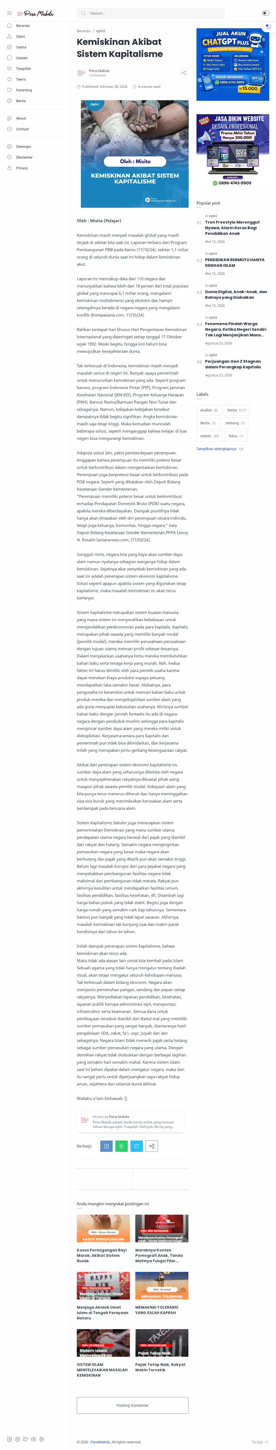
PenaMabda (100, 1442)
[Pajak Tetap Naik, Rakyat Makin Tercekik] (161, 1343)
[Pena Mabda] (99, 71)
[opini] (213, 216)
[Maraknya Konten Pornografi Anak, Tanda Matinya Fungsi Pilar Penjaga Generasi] (161, 1228)
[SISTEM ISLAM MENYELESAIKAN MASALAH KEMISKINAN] (103, 1343)
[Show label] (219, 449)
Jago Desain (177, 1442)
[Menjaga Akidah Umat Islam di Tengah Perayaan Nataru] (103, 1286)
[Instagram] (17, 1439)
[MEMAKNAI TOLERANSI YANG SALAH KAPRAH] (161, 1286)
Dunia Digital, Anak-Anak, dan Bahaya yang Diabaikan (236, 294)
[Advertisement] (232, 498)
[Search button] (83, 13)
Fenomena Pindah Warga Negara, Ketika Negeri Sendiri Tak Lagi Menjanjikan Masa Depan (235, 329)
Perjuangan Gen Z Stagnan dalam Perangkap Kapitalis (233, 364)
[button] (265, 13)
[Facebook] (9, 1439)
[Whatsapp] (41, 1439)
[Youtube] (33, 1439)
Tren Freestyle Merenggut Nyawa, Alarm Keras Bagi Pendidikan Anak (232, 228)
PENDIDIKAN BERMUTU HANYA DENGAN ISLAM (235, 262)
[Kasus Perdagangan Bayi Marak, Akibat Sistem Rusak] (103, 1228)
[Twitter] (25, 1439)
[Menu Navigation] (9, 13)
